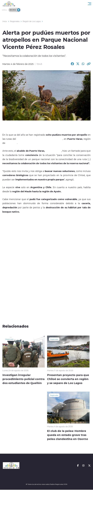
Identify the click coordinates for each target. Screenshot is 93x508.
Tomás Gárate (53, 150)
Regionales (14, 21)
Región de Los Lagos (32, 21)
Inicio (4, 21)
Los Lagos (11, 143)
